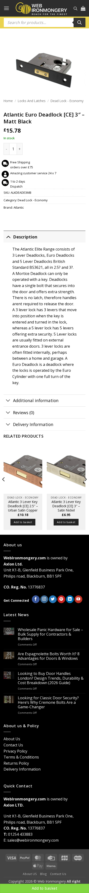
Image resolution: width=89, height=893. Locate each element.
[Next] (85, 489)
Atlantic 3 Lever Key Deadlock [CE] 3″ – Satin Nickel (66, 506)
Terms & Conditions (21, 757)
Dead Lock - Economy (67, 101)
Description (25, 237)
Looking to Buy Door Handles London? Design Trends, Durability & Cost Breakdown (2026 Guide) (51, 678)
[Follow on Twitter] (53, 599)
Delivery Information (33, 424)
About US (30, 874)
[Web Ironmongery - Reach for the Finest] (41, 8)
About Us (12, 738)
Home (8, 101)
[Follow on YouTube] (78, 599)
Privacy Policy (15, 751)
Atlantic (19, 207)
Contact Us (13, 745)
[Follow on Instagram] (44, 599)
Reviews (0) (23, 412)
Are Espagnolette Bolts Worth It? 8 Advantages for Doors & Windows (49, 656)
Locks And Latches (32, 101)
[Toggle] (8, 237)
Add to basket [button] (23, 522)
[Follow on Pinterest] (61, 599)
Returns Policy (16, 763)
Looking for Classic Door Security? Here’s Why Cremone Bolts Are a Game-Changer (48, 702)
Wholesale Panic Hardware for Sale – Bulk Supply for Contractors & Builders (50, 634)
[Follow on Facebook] (36, 599)
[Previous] (4, 489)
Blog (43, 874)
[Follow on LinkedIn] (70, 599)
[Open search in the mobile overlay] (75, 8)
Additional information (36, 400)
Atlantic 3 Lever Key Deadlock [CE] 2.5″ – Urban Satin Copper (23, 506)
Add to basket (44, 888)
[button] (6, 8)
